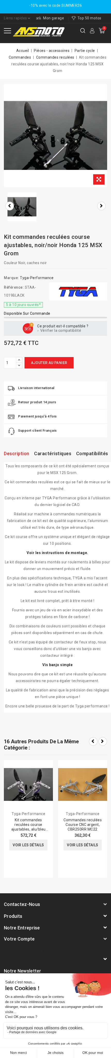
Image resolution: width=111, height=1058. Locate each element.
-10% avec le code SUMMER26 (55, 5)
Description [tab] (16, 453)
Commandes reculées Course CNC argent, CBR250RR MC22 (83, 824)
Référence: (14, 287)
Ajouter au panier (49, 363)
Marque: (11, 278)
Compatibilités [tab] (92, 453)
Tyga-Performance (36, 278)
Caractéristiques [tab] (52, 453)
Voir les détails (28, 845)
